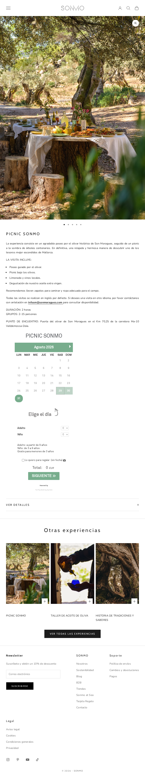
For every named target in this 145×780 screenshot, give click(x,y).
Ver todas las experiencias (72, 633)
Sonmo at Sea (84, 695)
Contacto (81, 707)
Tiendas (81, 689)
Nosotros (82, 664)
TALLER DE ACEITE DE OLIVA (69, 615)
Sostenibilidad (85, 670)
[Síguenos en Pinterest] (18, 760)
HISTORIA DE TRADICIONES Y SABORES (115, 618)
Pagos (113, 676)
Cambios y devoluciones (124, 670)
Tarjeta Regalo (85, 701)
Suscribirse (20, 686)
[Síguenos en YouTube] (27, 760)
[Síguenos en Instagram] (8, 760)
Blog (79, 676)
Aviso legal (13, 729)
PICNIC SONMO (16, 615)
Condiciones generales (19, 742)
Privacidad (12, 748)
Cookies (11, 735)
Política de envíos (120, 664)
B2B (78, 682)
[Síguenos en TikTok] (37, 760)
